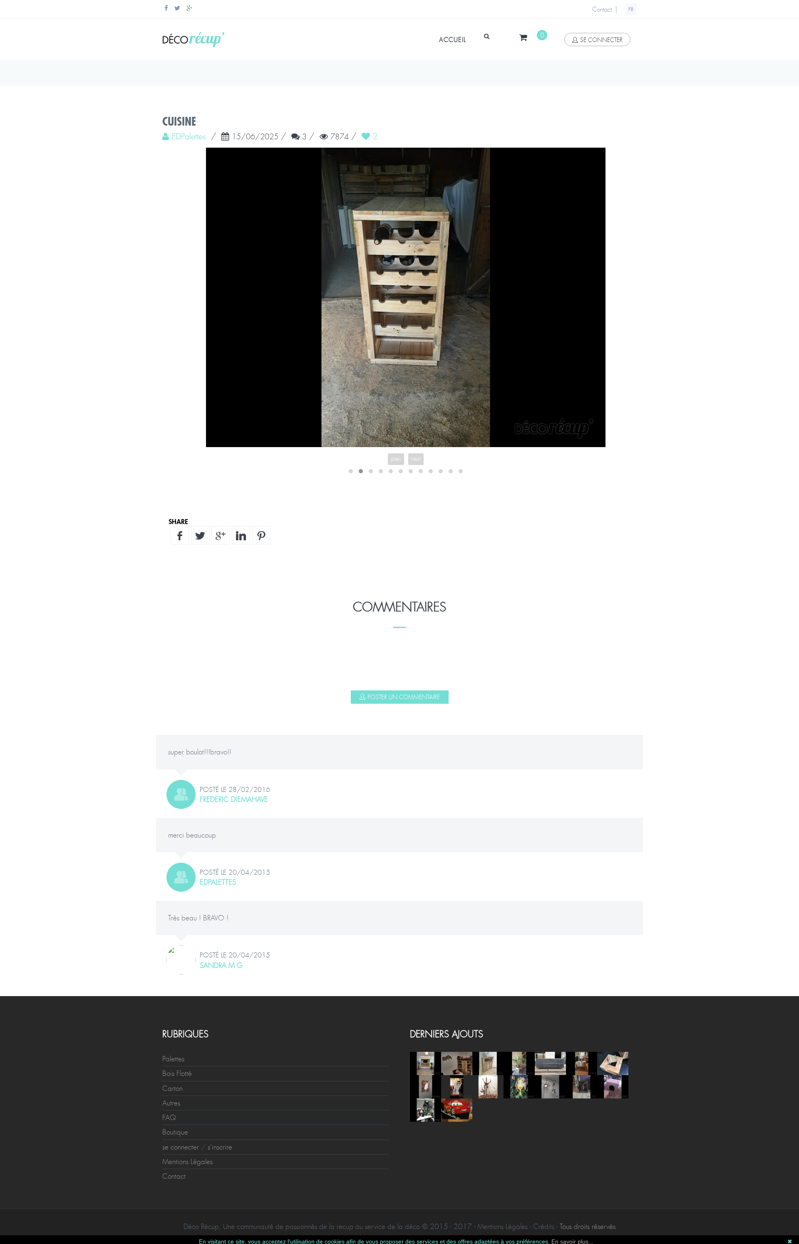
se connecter (601, 40)
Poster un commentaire (403, 697)
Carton (172, 1088)
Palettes (173, 1058)
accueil (452, 40)
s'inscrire (220, 1147)
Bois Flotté (177, 1073)
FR (631, 9)
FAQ (169, 1117)
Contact (602, 9)
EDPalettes (218, 882)
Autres (171, 1103)
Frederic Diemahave (234, 799)
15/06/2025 (255, 137)
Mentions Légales (187, 1161)
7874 (339, 137)
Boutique (175, 1132)
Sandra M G (221, 965)
